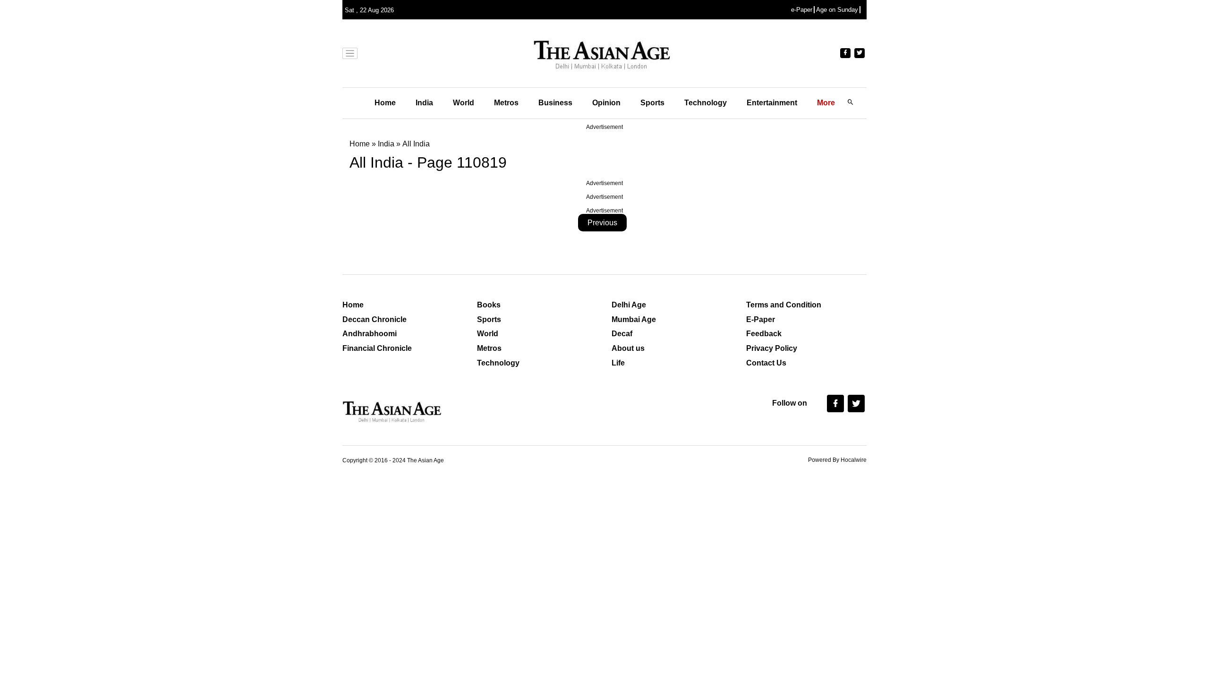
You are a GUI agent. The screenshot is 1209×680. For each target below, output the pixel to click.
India (424, 103)
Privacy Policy (771, 348)
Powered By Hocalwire (837, 460)
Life (618, 363)
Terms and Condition (783, 305)
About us (628, 348)
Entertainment (772, 103)
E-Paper (760, 319)
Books (489, 305)
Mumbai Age (634, 319)
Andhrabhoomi (369, 334)
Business (555, 103)
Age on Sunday (837, 9)
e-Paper (801, 9)
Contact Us (766, 363)
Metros (506, 103)
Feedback (764, 334)
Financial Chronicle (377, 348)
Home (385, 103)
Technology (705, 103)
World (463, 103)
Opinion (606, 103)
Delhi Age (629, 305)
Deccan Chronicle (374, 319)
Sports (652, 103)
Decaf (622, 334)
